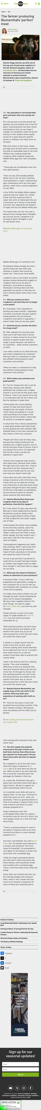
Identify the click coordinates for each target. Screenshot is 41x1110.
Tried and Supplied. (23, 80)
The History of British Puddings (12, 942)
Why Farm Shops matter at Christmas (14, 938)
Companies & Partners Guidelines (28, 1095)
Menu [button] (6, 4)
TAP (29, 1097)
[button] (36, 3)
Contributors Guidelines (9, 1095)
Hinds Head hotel (13, 606)
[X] (3, 958)
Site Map (33, 1093)
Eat (9, 12)
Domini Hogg (13, 29)
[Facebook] (3, 953)
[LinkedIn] (3, 963)
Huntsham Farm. (10, 70)
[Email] (3, 968)
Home (3, 12)
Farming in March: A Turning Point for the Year (17, 929)
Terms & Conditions (24, 1093)
